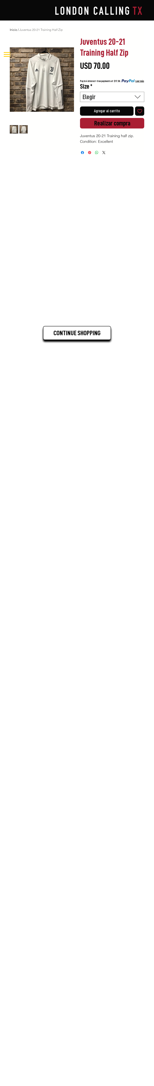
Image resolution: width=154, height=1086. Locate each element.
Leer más (139, 81)
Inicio (13, 30)
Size (86, 86)
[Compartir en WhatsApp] (96, 152)
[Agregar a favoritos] (139, 111)
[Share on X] (104, 152)
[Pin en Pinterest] (89, 152)
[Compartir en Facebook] (82, 152)
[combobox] (112, 97)
